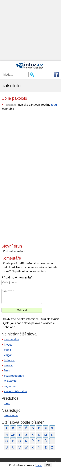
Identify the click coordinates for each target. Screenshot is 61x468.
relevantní (10, 380)
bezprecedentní (14, 375)
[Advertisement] (30, 30)
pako (7, 403)
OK (48, 465)
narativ (8, 365)
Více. (39, 465)
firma (7, 370)
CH (13, 434)
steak (7, 349)
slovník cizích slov (15, 391)
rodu (54, 104)
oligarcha (10, 386)
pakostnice (11, 415)
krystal (8, 344)
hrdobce (9, 360)
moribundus (11, 339)
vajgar (8, 355)
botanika (10, 104)
